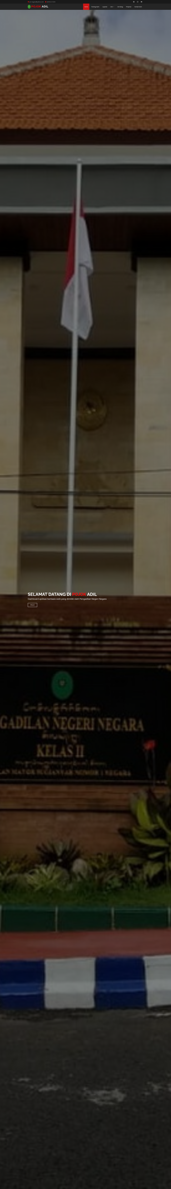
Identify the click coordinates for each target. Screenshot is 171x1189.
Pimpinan (128, 7)
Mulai (32, 605)
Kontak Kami (138, 7)
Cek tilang (120, 7)
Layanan (104, 7)
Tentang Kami (95, 7)
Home (86, 7)
